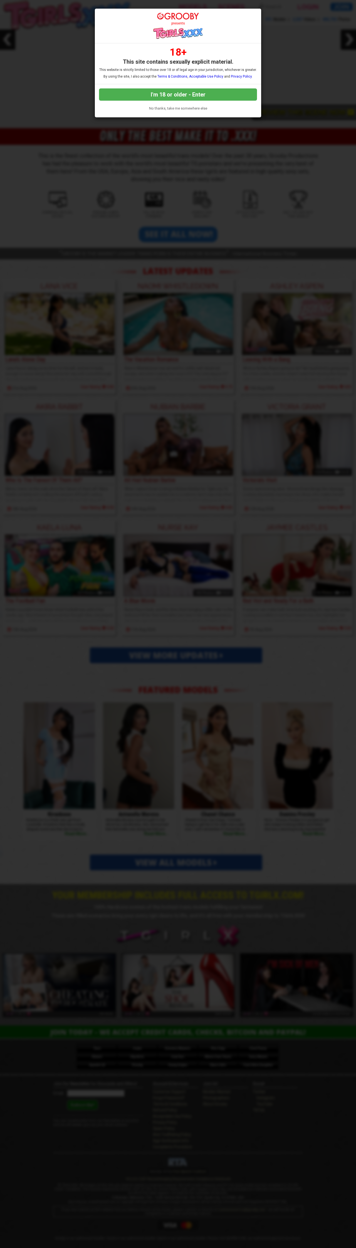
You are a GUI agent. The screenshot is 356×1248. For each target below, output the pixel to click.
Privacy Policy (241, 76)
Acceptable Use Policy (206, 76)
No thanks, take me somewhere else (178, 108)
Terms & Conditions (172, 76)
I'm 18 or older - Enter (178, 94)
